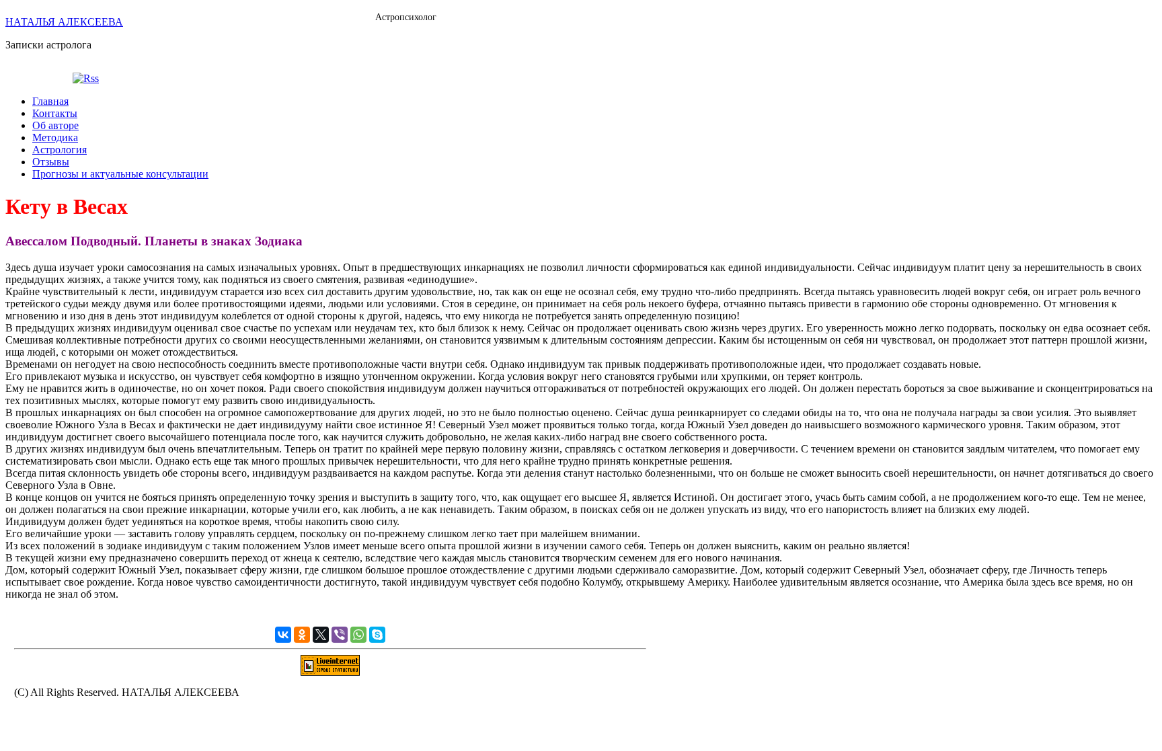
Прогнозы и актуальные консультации (120, 174)
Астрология (59, 149)
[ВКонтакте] (283, 635)
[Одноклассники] (302, 635)
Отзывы (50, 161)
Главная (50, 101)
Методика (55, 137)
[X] (321, 635)
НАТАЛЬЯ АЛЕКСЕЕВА (64, 22)
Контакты (54, 113)
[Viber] (340, 635)
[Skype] (377, 635)
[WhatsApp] (358, 635)
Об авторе (55, 125)
